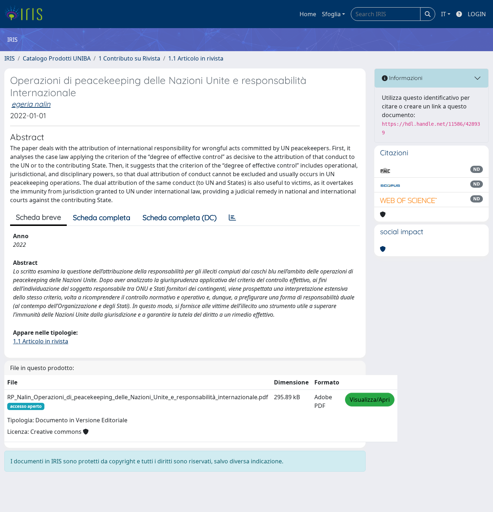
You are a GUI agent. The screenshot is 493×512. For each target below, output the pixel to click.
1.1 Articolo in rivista (195, 58)
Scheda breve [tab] (38, 217)
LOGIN (477, 14)
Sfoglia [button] (331, 14)
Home (308, 14)
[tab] (232, 217)
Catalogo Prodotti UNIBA (57, 58)
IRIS (9, 58)
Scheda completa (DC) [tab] (180, 217)
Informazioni (405, 77)
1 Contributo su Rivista (129, 58)
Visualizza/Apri (370, 400)
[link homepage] (26, 14)
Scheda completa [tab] (101, 217)
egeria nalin (31, 103)
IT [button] (443, 14)
